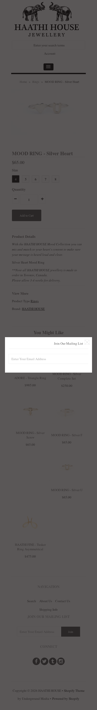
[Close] (87, 342)
